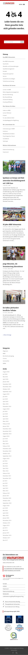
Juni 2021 (5, 483)
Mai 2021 (5, 485)
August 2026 (6, 371)
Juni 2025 (5, 399)
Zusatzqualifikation (8, 102)
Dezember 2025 (7, 384)
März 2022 (5, 471)
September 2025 (7, 391)
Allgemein (5, 351)
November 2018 (7, 535)
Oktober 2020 (6, 500)
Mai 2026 (5, 376)
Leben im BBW (6, 110)
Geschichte (5, 64)
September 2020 (7, 503)
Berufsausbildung (7, 97)
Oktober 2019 (6, 523)
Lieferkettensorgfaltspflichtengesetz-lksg (13, 596)
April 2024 (5, 419)
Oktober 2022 (6, 453)
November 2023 (7, 431)
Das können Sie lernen (9, 85)
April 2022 (5, 468)
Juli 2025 (5, 396)
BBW (9, 185)
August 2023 (6, 436)
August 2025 (6, 394)
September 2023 (7, 433)
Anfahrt (5, 586)
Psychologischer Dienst (9, 136)
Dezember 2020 (7, 498)
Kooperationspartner (8, 73)
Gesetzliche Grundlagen (9, 78)
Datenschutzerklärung (8, 149)
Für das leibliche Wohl (8, 118)
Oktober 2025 (6, 389)
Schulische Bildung (7, 99)
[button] (21, 4)
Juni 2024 (5, 414)
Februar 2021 (6, 493)
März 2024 (5, 421)
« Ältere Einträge (7, 335)
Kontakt (5, 71)
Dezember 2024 (7, 406)
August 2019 (6, 525)
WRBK (18, 226)
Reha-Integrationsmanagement (11, 92)
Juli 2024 (5, 411)
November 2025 (7, 386)
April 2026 (5, 379)
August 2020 (6, 505)
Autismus (5, 131)
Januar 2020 (6, 518)
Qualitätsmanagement (8, 69)
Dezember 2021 (7, 476)
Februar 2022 (6, 473)
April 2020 (5, 513)
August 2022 (6, 458)
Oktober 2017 (6, 538)
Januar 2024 (6, 426)
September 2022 (7, 456)
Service (4, 76)
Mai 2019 (5, 530)
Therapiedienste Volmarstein (12, 604)
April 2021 (5, 488)
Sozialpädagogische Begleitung (11, 120)
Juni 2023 (5, 438)
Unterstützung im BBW (9, 128)
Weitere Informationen (9, 145)
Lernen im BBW (7, 89)
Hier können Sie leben (9, 106)
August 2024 (6, 409)
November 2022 (7, 451)
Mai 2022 (5, 466)
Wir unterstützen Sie (9, 124)
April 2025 (5, 401)
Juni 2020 (5, 508)
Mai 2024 (5, 416)
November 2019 (7, 520)
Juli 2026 (5, 374)
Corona (5, 358)
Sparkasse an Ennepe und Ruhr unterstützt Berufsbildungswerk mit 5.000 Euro (14, 180)
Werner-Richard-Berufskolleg (12, 601)
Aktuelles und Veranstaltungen (11, 66)
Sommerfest (13, 226)
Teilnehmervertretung (8, 81)
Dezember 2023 (7, 428)
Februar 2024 (6, 424)
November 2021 (7, 478)
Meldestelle (6, 594)
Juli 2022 (5, 461)
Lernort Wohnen (7, 113)
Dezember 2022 (7, 448)
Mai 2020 (5, 510)
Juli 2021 (5, 481)
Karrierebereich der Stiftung (12, 606)
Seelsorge (5, 141)
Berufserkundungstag (8, 356)
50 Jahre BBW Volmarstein (12, 224)
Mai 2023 (5, 441)
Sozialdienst (6, 138)
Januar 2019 (6, 533)
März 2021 (5, 490)
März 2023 (5, 443)
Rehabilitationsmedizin (9, 133)
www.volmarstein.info (8, 562)
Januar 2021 (6, 495)
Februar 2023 (6, 446)
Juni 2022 (5, 463)
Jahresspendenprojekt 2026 (11, 611)
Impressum (6, 152)
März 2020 (5, 515)
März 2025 (5, 404)
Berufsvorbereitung (8, 94)
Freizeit (5, 115)
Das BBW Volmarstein (9, 57)
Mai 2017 (5, 540)
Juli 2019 (5, 528)
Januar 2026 (6, 381)
